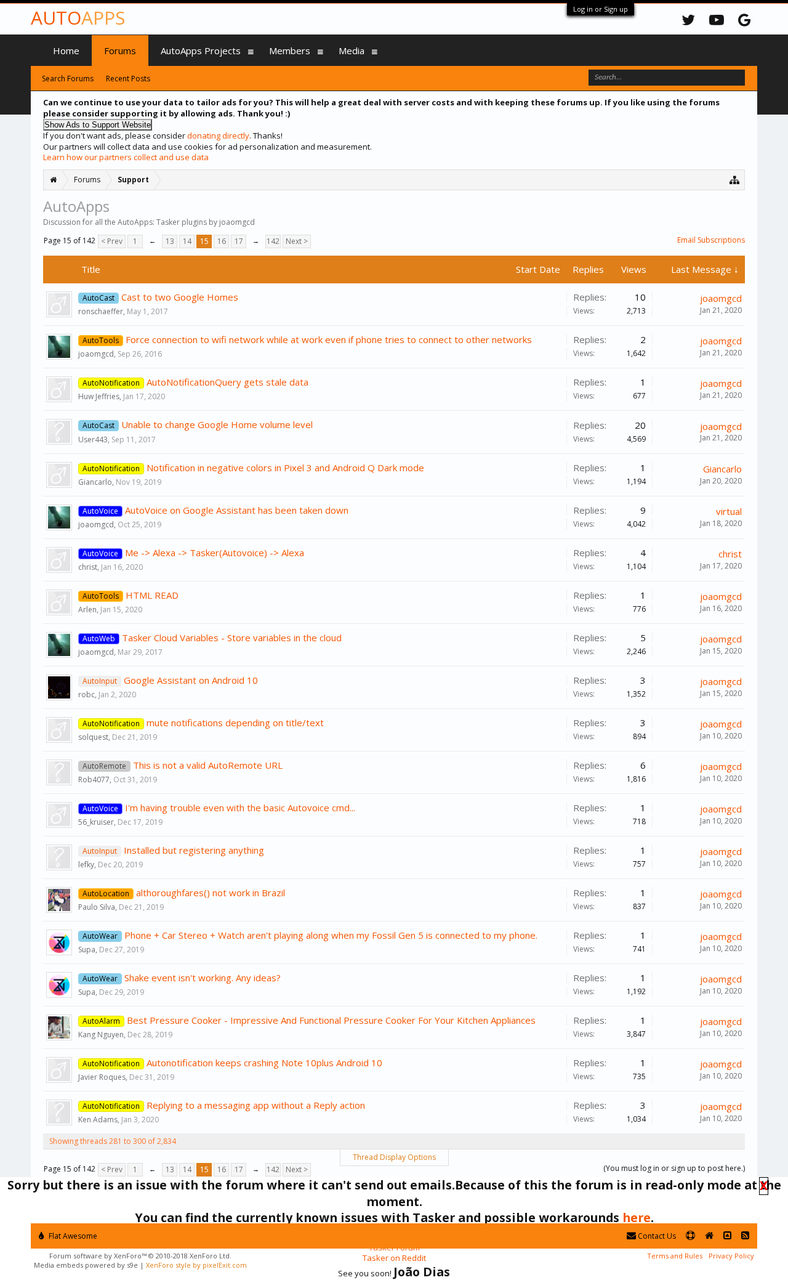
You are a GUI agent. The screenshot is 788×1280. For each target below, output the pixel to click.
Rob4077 (94, 779)
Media (351, 50)
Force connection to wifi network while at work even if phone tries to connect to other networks (329, 339)
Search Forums (68, 78)
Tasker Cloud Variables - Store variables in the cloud (232, 637)
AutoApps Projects (201, 50)
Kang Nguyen (101, 1034)
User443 (93, 439)
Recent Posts (128, 78)
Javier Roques (102, 1077)
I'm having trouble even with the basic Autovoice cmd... (240, 807)
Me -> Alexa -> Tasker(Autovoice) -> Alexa (214, 552)
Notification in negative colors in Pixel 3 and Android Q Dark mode (285, 467)
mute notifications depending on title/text (235, 722)
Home (66, 50)
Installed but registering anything (194, 850)
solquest (93, 737)
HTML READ (152, 595)
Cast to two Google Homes (179, 297)
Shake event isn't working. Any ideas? (202, 977)
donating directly (218, 135)
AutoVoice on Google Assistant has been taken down (236, 510)
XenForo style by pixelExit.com (196, 1265)
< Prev (112, 241)
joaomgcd (721, 298)
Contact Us (656, 1236)
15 (204, 241)
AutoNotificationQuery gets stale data (227, 382)
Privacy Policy (731, 1255)
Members (289, 50)
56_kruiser (96, 822)
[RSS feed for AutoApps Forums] (745, 1236)
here (636, 1217)
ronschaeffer (100, 311)
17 (239, 241)
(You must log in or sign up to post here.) (674, 1168)
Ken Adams (98, 1119)
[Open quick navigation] (735, 179)
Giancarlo (95, 482)
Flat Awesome (72, 1236)
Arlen (87, 609)
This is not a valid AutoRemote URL (208, 765)
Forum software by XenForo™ (140, 1255)
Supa (86, 949)
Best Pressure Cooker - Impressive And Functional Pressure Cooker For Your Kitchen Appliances (331, 1020)
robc (86, 694)
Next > (297, 241)
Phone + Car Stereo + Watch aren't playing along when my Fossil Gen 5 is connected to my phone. (330, 935)
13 (170, 241)
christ (87, 567)
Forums (120, 50)
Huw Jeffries (98, 396)
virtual (729, 511)
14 (187, 241)
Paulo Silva (96, 907)
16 (221, 241)
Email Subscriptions (711, 240)
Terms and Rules (674, 1255)
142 (273, 241)
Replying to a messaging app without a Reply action (256, 1105)
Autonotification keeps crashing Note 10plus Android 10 (264, 1062)
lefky (86, 864)
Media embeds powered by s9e (86, 1265)
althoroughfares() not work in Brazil (210, 892)
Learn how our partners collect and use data (126, 157)
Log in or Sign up (600, 9)
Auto (78, 17)
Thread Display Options (394, 1157)
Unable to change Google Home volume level (217, 424)
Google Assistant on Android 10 (191, 680)
